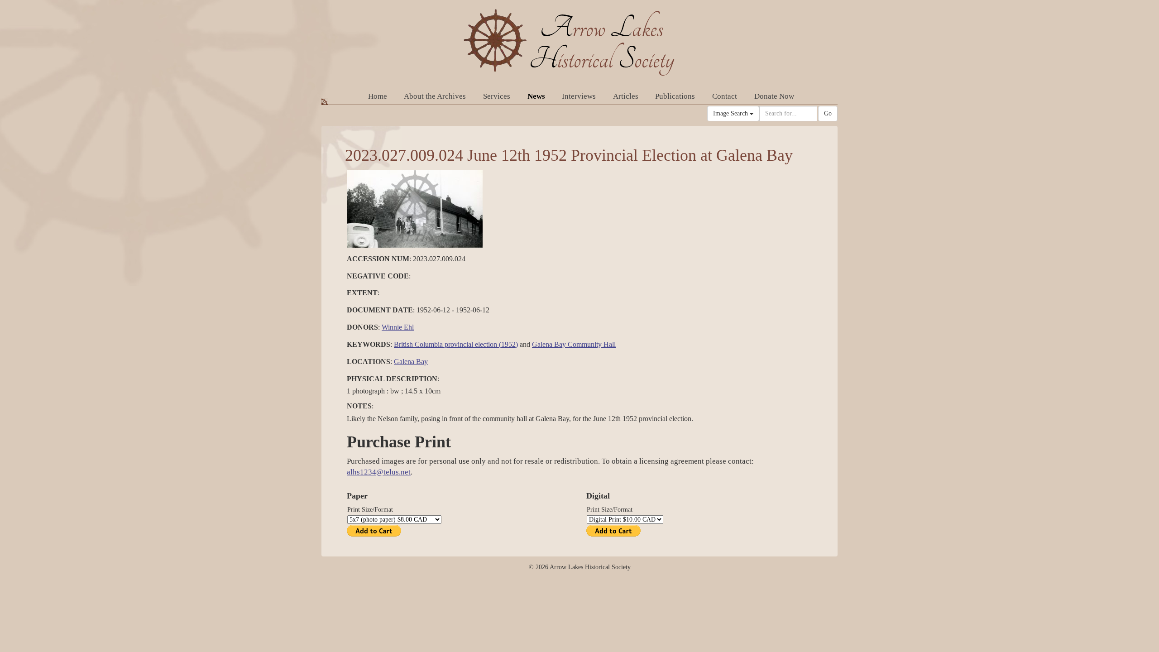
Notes (359, 406)
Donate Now (774, 96)
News (536, 96)
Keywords (368, 344)
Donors (362, 327)
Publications (675, 96)
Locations (368, 361)
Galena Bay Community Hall (574, 344)
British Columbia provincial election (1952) (456, 344)
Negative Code (378, 276)
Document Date (380, 310)
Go (828, 113)
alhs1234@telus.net (379, 472)
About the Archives (435, 96)
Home (377, 96)
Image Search (731, 113)
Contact (724, 96)
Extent (362, 293)
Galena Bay (411, 361)
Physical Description (392, 379)
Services (496, 96)
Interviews (579, 96)
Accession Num (378, 259)
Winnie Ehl (398, 327)
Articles (625, 96)
